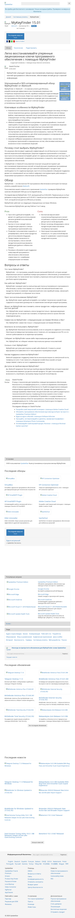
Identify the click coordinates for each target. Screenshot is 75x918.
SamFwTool (43, 518)
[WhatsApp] (12, 41)
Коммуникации (34, 634)
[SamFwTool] (45, 512)
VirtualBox (9, 485)
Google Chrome (43, 589)
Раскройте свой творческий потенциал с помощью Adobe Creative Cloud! (42, 409)
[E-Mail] (14, 41)
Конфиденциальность (36, 879)
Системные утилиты (40, 640)
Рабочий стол (46, 634)
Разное (64, 640)
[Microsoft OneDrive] (15, 600)
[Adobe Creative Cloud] (48, 495)
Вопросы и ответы (34, 874)
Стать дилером (56, 904)
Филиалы (8, 904)
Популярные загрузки (14, 577)
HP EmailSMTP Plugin (13, 501)
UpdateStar (44, 189)
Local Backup (9, 884)
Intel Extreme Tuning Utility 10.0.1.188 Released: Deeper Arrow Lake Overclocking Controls (19, 835)
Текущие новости (11, 657)
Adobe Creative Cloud (47, 501)
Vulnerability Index (57, 876)
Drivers (7, 876)
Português (10, 864)
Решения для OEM (11, 902)
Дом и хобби (57, 637)
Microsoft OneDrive (45, 600)
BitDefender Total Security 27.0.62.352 (19, 716)
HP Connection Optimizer (49, 485)
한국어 (49, 861)
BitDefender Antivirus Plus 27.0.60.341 (19, 695)
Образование (11, 637)
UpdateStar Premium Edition (48, 582)
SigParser (8, 890)
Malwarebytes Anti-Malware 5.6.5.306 (53, 716)
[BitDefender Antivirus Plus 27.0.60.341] (20, 689)
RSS (52, 879)
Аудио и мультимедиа (14, 634)
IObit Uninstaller (11, 518)
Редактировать (31, 48)
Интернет (9, 640)
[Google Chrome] (13, 589)
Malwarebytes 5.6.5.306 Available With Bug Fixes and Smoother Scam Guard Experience (54, 784)
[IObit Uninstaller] (12, 512)
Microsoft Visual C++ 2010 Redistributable (52, 607)
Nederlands (57, 861)
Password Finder (11, 881)
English (10, 861)
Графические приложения (42, 637)
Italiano (37, 861)
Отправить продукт (58, 912)
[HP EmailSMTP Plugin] (14, 495)
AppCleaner (9, 892)
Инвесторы (32, 907)
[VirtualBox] (10, 478)
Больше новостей (37, 842)
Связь (30, 876)
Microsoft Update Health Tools (48, 614)
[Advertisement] (37, 442)
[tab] (8, 48)
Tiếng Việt (38, 864)
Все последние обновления (37, 725)
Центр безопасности (35, 887)
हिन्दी (67, 864)
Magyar (61, 864)
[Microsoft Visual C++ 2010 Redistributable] (21, 607)
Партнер (8, 899)
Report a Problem (20, 41)
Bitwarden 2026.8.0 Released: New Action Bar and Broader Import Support (54, 809)
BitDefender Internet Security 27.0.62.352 (50, 699)
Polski (64, 861)
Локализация (55, 907)
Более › (8, 624)
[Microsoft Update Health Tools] (18, 614)
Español (24, 861)
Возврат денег (33, 885)
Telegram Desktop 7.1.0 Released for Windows (19, 783)
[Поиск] (58, 3)
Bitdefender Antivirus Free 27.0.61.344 (53, 679)
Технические (18, 48)
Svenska (25, 864)
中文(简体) (46, 864)
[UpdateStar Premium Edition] (18, 582)
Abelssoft (14, 26)
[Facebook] (7, 41)
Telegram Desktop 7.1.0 (14, 679)
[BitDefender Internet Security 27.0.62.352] (54, 690)
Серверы (29, 640)
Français (31, 861)
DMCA (30, 871)
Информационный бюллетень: (19, 854)
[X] (10, 41)
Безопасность (19, 640)
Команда (31, 904)
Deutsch (17, 861)
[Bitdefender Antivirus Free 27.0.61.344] (54, 673)
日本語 (44, 861)
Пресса (30, 902)
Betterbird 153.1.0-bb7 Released (51, 834)
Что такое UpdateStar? (36, 899)
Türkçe (31, 864)
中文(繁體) (54, 864)
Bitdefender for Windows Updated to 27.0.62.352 (19, 809)
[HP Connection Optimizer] (49, 478)
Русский (18, 864)
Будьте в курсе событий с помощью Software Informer (35, 416)
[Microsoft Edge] (13, 594)
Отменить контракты (35, 882)
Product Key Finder (11, 879)
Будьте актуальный (13, 541)
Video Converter (10, 887)
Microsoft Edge (43, 594)
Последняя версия (15, 36)
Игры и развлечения (24, 637)
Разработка (56, 634)
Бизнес (25, 634)
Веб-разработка (54, 640)
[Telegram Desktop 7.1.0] (15, 673)
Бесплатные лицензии (59, 909)
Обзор (8, 48)
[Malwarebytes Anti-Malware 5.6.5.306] (54, 710)
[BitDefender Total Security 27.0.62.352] (20, 710)
